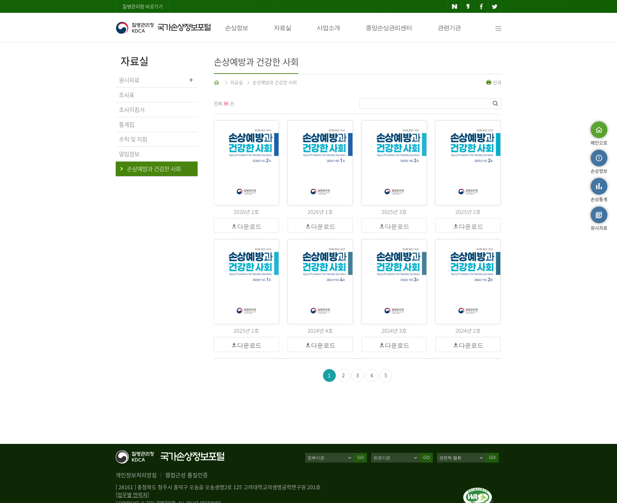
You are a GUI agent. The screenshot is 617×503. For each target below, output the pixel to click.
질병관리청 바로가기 (142, 6)
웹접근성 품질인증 (186, 475)
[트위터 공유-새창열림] (494, 6)
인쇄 (496, 82)
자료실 (282, 27)
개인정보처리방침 (136, 475)
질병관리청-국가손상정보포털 (163, 27)
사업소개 (328, 27)
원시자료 (129, 80)
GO (360, 457)
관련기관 (449, 27)
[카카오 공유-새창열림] (468, 6)
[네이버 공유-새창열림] (454, 6)
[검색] (496, 103)
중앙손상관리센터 (389, 27)
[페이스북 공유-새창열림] (481, 6)
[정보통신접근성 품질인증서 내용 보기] (478, 491)
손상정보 (236, 27)
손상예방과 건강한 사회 (275, 82)
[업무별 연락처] (132, 495)
